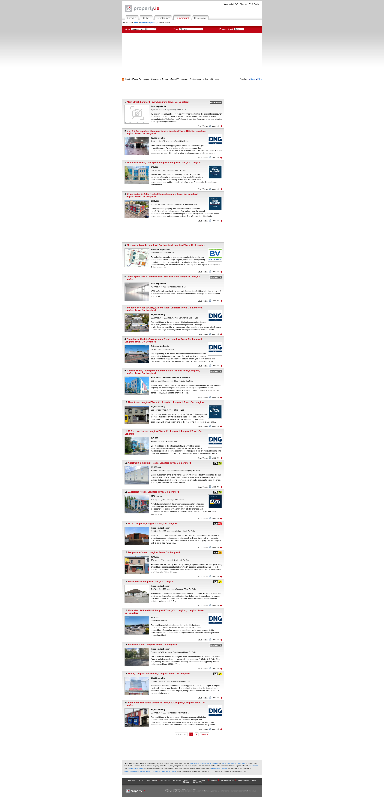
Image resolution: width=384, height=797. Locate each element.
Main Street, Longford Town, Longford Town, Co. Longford (158, 102)
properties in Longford (219, 768)
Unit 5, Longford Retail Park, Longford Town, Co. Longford (159, 673)
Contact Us (197, 782)
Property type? (226, 29)
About (186, 780)
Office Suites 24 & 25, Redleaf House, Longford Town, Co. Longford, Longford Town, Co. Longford (161, 195)
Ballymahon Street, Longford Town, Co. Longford (154, 552)
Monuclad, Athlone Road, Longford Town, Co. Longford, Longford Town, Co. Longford (164, 611)
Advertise (177, 780)
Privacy (204, 780)
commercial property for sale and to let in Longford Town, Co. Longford (150, 771)
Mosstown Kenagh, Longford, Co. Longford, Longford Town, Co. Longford (166, 245)
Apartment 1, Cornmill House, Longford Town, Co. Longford (159, 463)
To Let (140, 780)
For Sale (131, 780)
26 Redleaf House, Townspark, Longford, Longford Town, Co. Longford (164, 162)
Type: (176, 29)
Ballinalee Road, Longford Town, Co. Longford (152, 644)
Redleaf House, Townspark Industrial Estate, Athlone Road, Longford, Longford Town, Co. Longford (162, 371)
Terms (194, 780)
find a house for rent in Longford (233, 763)
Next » (204, 734)
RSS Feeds (254, 4)
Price (259, 79)
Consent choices (227, 780)
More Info (215, 126)
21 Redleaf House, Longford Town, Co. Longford (153, 491)
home (136, 23)
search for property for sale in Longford (204, 763)
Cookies (213, 780)
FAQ (236, 4)
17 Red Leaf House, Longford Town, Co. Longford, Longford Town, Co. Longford (163, 432)
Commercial (165, 780)
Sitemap (243, 4)
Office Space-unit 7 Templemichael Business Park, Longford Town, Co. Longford (162, 277)
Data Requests (243, 780)
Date (252, 79)
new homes (253, 766)
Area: (127, 29)
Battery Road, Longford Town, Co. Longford (151, 581)
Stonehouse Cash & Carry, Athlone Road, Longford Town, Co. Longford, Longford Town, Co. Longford (163, 308)
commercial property (148, 23)
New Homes (152, 780)
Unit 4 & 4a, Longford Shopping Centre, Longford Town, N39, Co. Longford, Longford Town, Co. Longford (165, 132)
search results (164, 23)
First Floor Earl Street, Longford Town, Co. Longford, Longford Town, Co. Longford (164, 703)
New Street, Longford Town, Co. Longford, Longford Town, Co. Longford (166, 402)
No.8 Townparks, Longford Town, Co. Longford (152, 523)
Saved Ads (228, 4)
